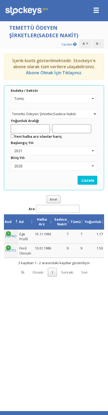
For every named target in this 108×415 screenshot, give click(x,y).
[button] (54, 98)
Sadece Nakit (60, 222)
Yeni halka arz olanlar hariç (38, 136)
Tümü (76, 221)
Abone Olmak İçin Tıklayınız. (54, 73)
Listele (87, 180)
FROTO (10, 250)
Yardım (67, 44)
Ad (21, 221)
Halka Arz (42, 222)
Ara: (32, 208)
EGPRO (11, 236)
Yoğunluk (93, 221)
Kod (8, 221)
